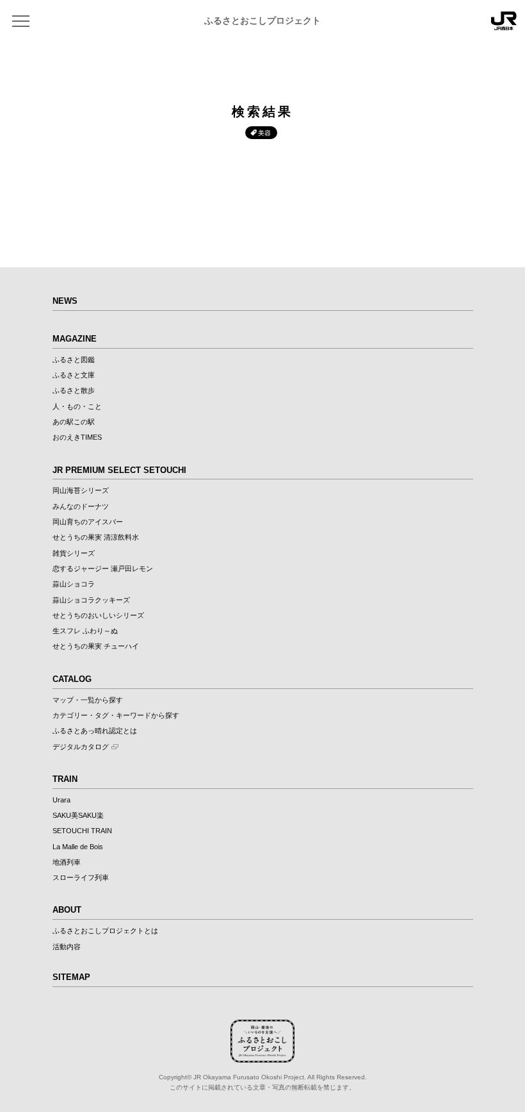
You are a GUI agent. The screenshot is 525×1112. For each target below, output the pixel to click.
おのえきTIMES (77, 437)
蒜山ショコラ (73, 584)
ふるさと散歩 (73, 390)
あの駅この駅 (73, 422)
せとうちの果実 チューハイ (95, 646)
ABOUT (66, 910)
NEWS (64, 301)
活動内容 (66, 946)
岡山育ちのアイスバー (87, 522)
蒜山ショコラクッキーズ (91, 600)
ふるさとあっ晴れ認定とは (94, 730)
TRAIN (64, 779)
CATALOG (72, 679)
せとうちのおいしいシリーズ (98, 615)
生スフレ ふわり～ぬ (85, 631)
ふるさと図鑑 (73, 359)
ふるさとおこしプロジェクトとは (105, 930)
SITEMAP (71, 977)
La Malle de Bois (77, 847)
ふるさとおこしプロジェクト (262, 21)
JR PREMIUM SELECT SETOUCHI (119, 470)
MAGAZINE (74, 339)
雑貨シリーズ (73, 553)
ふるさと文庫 (73, 375)
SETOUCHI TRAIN (82, 830)
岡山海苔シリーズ (80, 490)
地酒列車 (66, 862)
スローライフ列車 (80, 877)
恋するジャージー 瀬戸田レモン (102, 568)
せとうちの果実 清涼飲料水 (95, 537)
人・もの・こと (77, 406)
